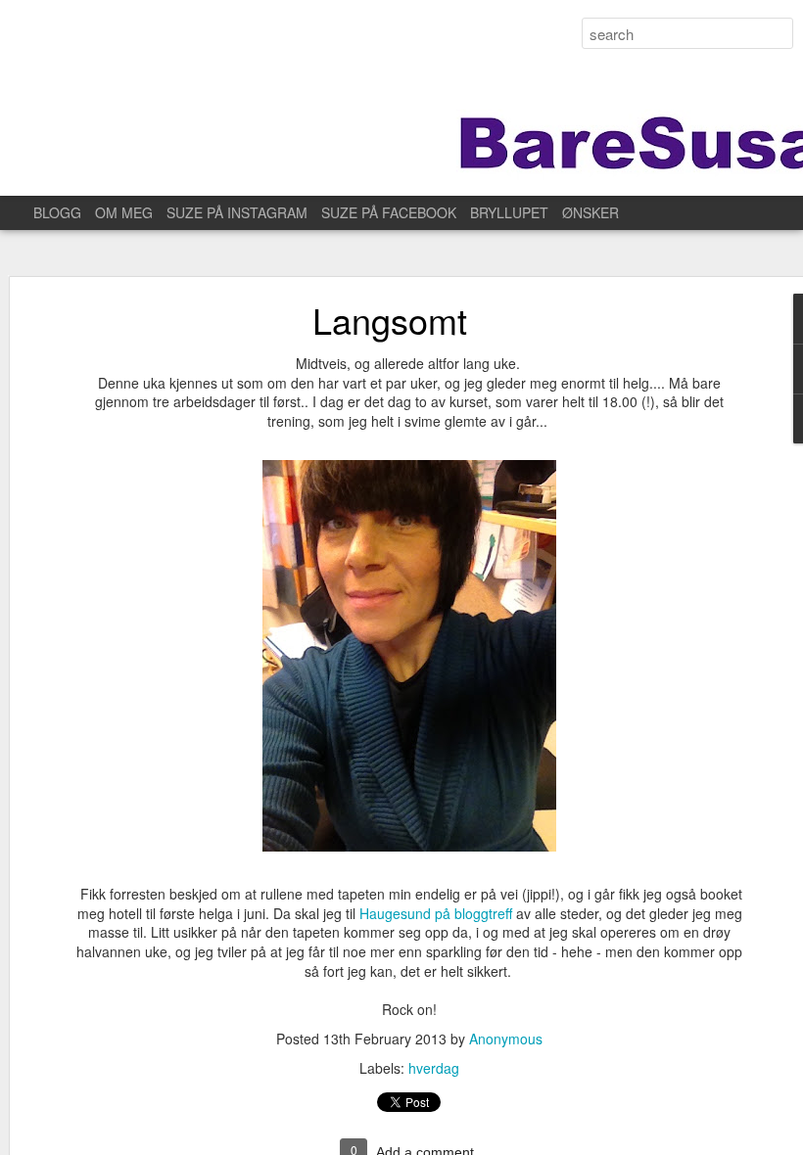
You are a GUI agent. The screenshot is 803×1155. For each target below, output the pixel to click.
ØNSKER (590, 212)
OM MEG (124, 212)
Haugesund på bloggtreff (437, 913)
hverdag (433, 1068)
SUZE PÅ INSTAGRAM (236, 212)
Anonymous (506, 1038)
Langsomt (389, 320)
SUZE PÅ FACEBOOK (388, 212)
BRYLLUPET (509, 212)
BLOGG (57, 212)
